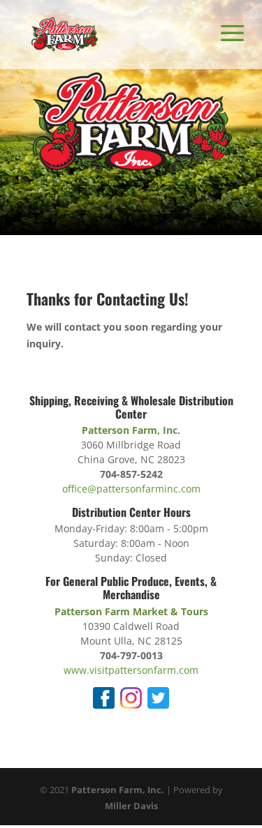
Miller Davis (131, 805)
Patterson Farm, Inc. (117, 789)
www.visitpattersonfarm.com (131, 670)
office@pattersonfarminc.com (131, 488)
